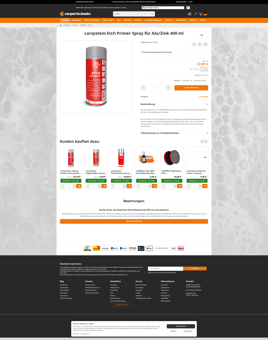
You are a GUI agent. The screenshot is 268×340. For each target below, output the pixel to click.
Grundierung (203, 97)
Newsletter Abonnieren (71, 264)
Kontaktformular (191, 293)
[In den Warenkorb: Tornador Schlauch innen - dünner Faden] (204, 186)
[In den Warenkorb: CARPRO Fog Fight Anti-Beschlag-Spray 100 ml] (154, 186)
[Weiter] (206, 141)
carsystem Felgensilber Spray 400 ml (95, 172)
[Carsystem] (202, 35)
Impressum (76, 334)
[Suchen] (152, 14)
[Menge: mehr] (168, 87)
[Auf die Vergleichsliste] (199, 44)
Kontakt (190, 281)
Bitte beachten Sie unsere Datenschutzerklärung (162, 272)
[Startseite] (61, 25)
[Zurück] (202, 141)
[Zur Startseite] (75, 14)
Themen (89, 281)
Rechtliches (115, 281)
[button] (174, 104)
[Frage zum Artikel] (205, 44)
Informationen (167, 281)
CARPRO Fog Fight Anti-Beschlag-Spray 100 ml (146, 172)
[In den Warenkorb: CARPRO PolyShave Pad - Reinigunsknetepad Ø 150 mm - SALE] (179, 186)
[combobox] (163, 7)
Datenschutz (85, 334)
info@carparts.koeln (195, 290)
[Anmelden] (196, 14)
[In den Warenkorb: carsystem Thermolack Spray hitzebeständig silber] (129, 186)
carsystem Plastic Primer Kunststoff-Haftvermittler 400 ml (70, 172)
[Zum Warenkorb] (200, 14)
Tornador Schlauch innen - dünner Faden (196, 172)
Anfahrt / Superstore (192, 295)
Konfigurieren (188, 331)
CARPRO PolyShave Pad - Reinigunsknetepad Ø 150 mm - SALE (171, 172)
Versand (205, 69)
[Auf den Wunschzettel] (193, 44)
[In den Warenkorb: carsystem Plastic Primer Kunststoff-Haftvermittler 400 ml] (78, 186)
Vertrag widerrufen (121, 304)
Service (139, 281)
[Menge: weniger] (143, 87)
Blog (62, 281)
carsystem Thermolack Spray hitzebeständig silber (120, 172)
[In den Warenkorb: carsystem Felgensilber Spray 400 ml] (104, 186)
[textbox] (163, 7)
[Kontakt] (189, 13)
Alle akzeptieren (181, 326)
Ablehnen (174, 331)
